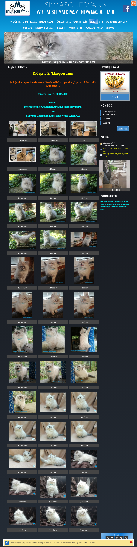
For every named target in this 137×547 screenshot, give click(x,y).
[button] (47, 21)
